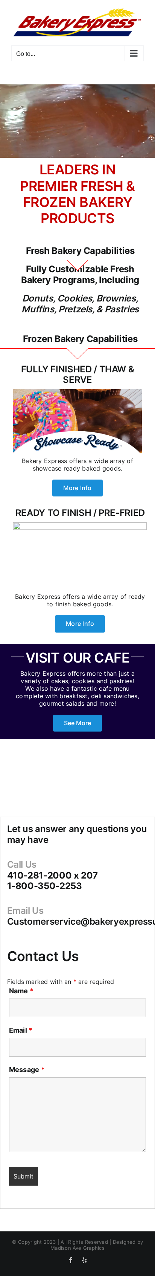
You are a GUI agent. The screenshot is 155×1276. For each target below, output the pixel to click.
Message (27, 1070)
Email (21, 1030)
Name (21, 991)
